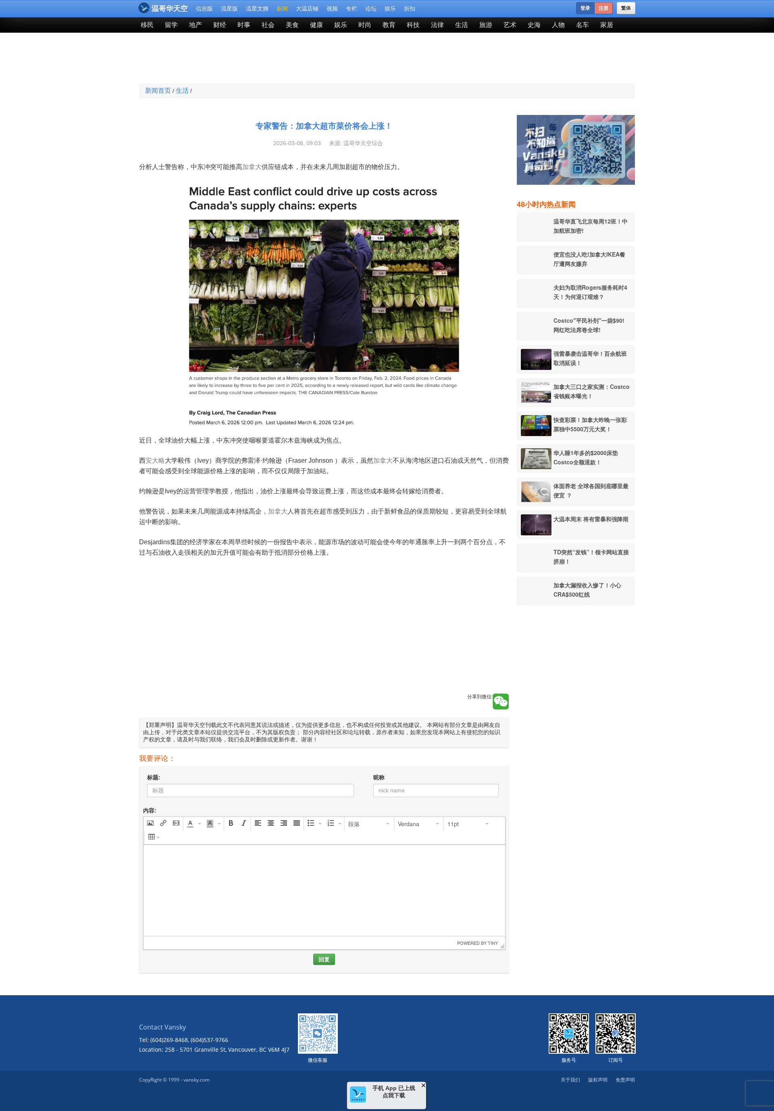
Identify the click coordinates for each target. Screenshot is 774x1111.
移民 (147, 24)
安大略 (155, 460)
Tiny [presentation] (493, 943)
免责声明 (625, 1079)
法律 (437, 24)
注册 (603, 8)
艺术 (510, 24)
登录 (585, 8)
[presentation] (150, 823)
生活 (461, 24)
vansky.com (196, 1079)
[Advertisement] (328, 59)
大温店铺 (307, 8)
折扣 (409, 8)
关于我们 (570, 1079)
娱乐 (390, 8)
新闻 (282, 8)
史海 (534, 24)
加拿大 (252, 166)
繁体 (626, 8)
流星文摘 (257, 8)
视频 (332, 8)
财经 (219, 24)
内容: (149, 810)
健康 (316, 24)
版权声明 (598, 1079)
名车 (582, 24)
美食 (292, 24)
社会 (268, 24)
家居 (606, 24)
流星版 (229, 8)
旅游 (485, 24)
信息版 (204, 8)
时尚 (364, 24)
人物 (558, 24)
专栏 (351, 8)
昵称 (379, 777)
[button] (150, 824)
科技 (413, 24)
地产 (195, 24)
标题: (153, 777)
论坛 (371, 8)
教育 (389, 24)
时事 (243, 24)
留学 (171, 24)
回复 (324, 959)
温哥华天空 (170, 8)
